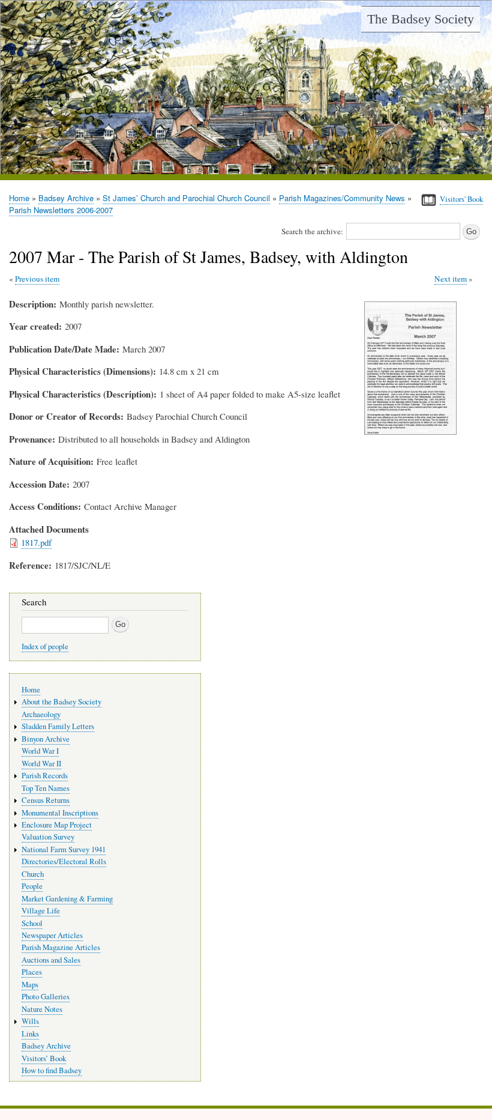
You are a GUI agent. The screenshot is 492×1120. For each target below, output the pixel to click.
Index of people (45, 646)
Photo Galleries (46, 996)
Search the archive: (312, 231)
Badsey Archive (66, 198)
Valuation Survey (48, 837)
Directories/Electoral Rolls (64, 861)
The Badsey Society (420, 18)
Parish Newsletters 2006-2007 (61, 210)
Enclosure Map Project (57, 825)
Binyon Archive (46, 739)
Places (32, 972)
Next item (450, 278)
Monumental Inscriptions (60, 813)
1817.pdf (36, 542)
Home (19, 198)
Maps (30, 984)
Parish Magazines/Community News (342, 198)
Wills (30, 1021)
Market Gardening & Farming (67, 899)
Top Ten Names (46, 788)
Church (33, 874)
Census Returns (46, 800)
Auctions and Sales (51, 960)
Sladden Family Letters (58, 726)
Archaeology (41, 714)
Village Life (41, 911)
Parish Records (45, 775)
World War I (40, 751)
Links (30, 1034)
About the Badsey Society (61, 702)
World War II (41, 763)
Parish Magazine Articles (61, 947)
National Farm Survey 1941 (64, 849)
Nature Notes (42, 1009)
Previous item (37, 278)
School (32, 923)
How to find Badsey (52, 1070)
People (32, 886)
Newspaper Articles (52, 935)
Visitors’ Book (44, 1058)
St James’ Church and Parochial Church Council (186, 198)
